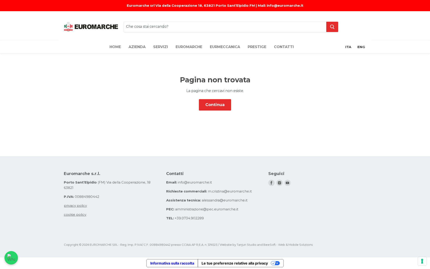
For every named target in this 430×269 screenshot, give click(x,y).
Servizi (160, 47)
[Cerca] (332, 27)
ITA (348, 47)
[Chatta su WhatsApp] (11, 258)
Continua (215, 104)
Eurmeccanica (225, 47)
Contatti (284, 47)
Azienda (137, 47)
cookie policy (75, 214)
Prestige (257, 47)
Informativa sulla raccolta (172, 263)
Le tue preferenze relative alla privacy (235, 263)
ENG (361, 47)
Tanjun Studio (246, 244)
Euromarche (189, 47)
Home (115, 47)
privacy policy (75, 205)
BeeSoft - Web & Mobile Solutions (288, 244)
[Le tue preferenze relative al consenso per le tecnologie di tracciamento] (422, 261)
